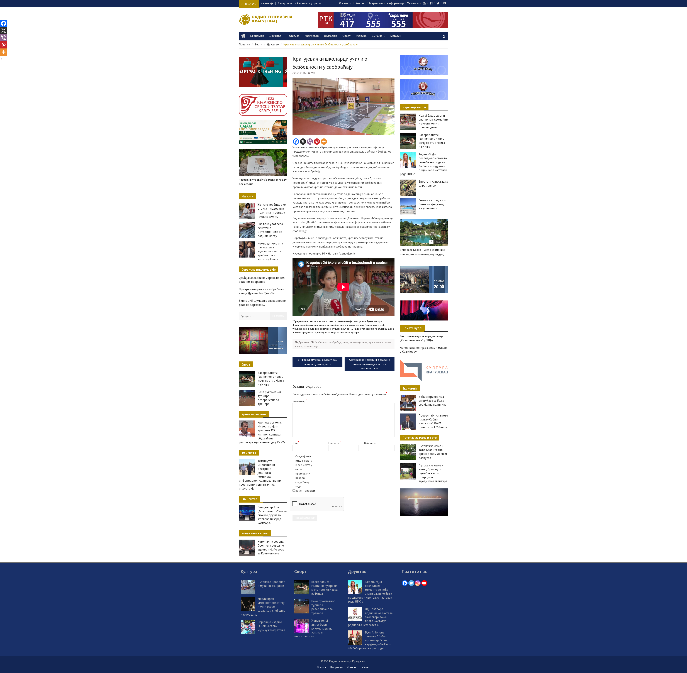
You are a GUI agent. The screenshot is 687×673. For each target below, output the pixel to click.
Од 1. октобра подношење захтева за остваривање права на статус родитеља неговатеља (370, 617)
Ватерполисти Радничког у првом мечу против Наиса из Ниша (432, 141)
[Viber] (310, 141)
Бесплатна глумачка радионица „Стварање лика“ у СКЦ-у (421, 338)
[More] (324, 141)
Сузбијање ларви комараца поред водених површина (262, 280)
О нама (343, 3)
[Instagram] (418, 583)
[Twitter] (411, 583)
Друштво (275, 36)
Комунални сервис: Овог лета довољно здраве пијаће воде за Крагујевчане (271, 547)
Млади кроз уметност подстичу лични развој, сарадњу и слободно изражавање (263, 606)
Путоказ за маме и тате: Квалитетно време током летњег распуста (433, 452)
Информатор (395, 3)
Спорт (346, 36)
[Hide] (1, 59)
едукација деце (358, 342)
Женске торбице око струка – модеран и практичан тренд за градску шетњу (272, 210)
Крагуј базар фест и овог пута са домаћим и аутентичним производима (433, 121)
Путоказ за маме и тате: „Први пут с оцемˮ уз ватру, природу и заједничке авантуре (433, 473)
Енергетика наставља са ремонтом (433, 183)
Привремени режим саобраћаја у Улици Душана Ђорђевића (261, 291)
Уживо (411, 3)
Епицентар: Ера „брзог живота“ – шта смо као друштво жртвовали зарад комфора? (272, 515)
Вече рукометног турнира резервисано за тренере (269, 398)
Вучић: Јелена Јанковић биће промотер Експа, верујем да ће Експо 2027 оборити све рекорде (370, 640)
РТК (313, 73)
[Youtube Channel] (424, 583)
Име (296, 443)
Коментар (300, 401)
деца (345, 342)
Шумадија (330, 36)
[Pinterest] (317, 141)
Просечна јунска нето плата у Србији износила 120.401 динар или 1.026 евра (433, 421)
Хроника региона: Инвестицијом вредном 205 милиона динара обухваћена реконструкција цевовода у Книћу (262, 432)
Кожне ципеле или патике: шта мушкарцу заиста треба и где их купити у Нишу (270, 251)
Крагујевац (312, 36)
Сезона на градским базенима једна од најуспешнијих (432, 204)
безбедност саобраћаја (328, 342)
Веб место (370, 443)
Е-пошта (334, 443)
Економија (257, 36)
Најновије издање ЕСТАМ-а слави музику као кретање (271, 626)
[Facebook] (296, 141)
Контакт (360, 3)
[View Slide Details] (424, 279)
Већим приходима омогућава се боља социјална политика (432, 401)
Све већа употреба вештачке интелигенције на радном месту (270, 230)
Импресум (336, 667)
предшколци (311, 346)
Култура (361, 36)
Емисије (377, 36)
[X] (303, 141)
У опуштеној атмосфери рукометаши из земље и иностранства (313, 628)
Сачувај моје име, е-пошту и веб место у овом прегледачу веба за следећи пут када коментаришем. (304, 473)
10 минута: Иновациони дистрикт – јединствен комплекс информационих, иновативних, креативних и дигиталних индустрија (260, 475)
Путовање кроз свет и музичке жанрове (271, 584)
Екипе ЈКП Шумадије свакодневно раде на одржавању (262, 303)
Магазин (395, 36)
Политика (293, 36)
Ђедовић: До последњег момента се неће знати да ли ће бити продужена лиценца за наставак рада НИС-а (423, 164)
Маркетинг (376, 3)
